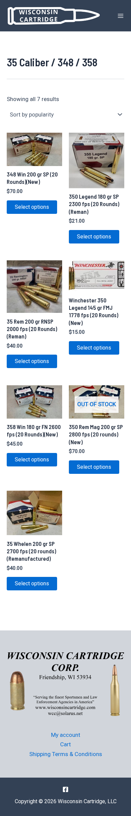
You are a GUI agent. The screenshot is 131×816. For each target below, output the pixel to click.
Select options (32, 207)
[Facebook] (65, 789)
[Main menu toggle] (120, 15)
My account (65, 734)
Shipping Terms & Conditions (65, 754)
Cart (65, 744)
